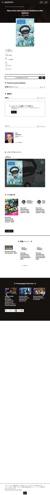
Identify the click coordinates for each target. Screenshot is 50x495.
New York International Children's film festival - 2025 (24, 210)
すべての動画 (20, 310)
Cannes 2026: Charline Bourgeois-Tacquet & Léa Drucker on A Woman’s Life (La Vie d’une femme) (10, 301)
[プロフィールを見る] (46, 2)
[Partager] (40, 77)
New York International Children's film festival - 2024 (40, 210)
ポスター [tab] (8, 156)
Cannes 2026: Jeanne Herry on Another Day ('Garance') (24, 299)
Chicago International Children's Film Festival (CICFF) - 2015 (25, 256)
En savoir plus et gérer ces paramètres (13, 489)
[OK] (25, 492)
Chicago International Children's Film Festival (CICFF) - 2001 (41, 256)
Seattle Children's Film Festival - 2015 (11, 252)
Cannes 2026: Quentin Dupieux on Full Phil (38, 298)
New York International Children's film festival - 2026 (9, 220)
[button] (42, 162)
